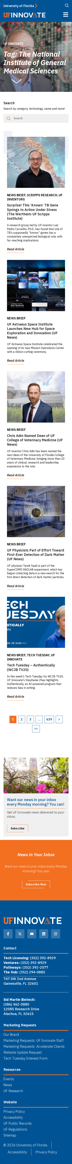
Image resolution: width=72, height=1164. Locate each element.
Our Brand (11, 1034)
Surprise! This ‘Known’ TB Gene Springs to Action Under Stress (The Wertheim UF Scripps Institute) (32, 212)
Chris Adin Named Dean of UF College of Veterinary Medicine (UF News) (35, 440)
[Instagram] (55, 933)
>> (36, 729)
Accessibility (13, 1117)
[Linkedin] (43, 933)
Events (8, 1079)
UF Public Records (17, 1123)
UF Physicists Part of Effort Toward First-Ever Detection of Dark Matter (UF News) (35, 554)
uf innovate (13, 44)
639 (49, 719)
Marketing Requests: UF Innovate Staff (33, 1040)
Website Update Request (22, 1052)
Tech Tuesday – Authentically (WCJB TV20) (31, 667)
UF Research (13, 1091)
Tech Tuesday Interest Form (25, 1058)
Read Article (15, 249)
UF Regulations (15, 1129)
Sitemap (9, 1135)
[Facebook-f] (8, 933)
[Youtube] (31, 933)
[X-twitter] (19, 933)
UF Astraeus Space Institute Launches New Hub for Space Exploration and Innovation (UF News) (32, 331)
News (7, 1085)
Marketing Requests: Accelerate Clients (33, 1046)
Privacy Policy (14, 1111)
